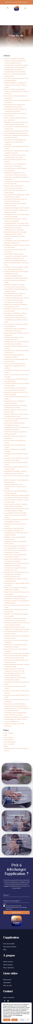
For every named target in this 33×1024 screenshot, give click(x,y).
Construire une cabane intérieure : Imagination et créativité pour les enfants (15, 366)
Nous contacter (8, 997)
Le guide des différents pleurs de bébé (16, 298)
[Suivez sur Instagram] (8, 1001)
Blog (5, 746)
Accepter (7, 1020)
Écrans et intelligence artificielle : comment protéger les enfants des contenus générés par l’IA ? (15, 61)
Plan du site (7, 985)
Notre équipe (8, 737)
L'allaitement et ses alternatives (14, 528)
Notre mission (8, 739)
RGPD (5, 904)
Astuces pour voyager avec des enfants (16, 653)
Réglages (22, 1020)
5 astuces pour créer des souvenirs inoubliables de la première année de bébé (16, 320)
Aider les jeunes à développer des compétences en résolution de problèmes (15, 142)
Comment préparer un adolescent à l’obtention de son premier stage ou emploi (15, 85)
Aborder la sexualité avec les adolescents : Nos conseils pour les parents (15, 487)
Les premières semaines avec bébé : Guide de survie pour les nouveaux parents (15, 515)
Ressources (7, 979)
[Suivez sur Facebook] (4, 1001)
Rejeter (14, 1020)
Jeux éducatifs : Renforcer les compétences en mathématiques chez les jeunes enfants (16, 533)
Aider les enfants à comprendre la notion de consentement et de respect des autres (16, 91)
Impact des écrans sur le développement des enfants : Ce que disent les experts (15, 579)
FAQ (5, 735)
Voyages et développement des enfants (16, 208)
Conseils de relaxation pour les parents (16, 717)
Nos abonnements (10, 742)
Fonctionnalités (9, 744)
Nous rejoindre (9, 733)
